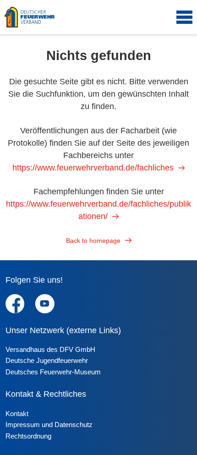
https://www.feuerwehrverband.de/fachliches (93, 167)
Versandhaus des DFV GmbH (50, 349)
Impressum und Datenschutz (49, 424)
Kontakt (16, 413)
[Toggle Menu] (184, 17)
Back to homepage (93, 240)
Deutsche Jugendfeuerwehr (46, 360)
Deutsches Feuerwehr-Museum (53, 372)
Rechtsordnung (28, 436)
